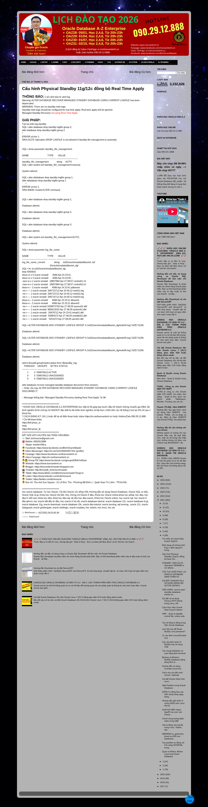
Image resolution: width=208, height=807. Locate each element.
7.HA (109, 62)
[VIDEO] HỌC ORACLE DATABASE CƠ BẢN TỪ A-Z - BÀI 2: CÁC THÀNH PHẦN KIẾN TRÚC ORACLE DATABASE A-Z (87, 582)
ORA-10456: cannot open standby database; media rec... (173, 592)
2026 (162, 480)
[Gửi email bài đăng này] (67, 512)
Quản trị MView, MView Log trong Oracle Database (172, 754)
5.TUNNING (89, 62)
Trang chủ (87, 71)
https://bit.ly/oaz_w (31, 422)
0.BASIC (33, 62)
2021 (162, 500)
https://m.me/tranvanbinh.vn (55, 457)
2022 (162, 496)
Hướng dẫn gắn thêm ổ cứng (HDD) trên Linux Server (173, 703)
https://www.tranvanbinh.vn (48, 463)
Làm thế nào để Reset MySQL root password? (173, 630)
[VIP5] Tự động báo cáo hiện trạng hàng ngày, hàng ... (173, 694)
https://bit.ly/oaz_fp (31, 429)
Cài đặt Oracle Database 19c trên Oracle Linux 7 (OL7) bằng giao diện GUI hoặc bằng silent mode (78, 597)
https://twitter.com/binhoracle (47, 479)
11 (164, 507)
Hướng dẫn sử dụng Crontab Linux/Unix (171, 667)
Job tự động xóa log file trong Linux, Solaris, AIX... (172, 727)
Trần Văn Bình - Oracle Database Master (26, 803)
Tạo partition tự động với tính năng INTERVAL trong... (173, 745)
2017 (162, 786)
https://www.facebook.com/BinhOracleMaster (59, 448)
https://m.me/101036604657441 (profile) (64, 451)
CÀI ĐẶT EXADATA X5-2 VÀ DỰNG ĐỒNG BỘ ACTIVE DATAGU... (173, 583)
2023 (162, 492)
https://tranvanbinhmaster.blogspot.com (54, 467)
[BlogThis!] (69, 512)
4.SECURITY (76, 62)
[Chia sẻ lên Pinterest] (77, 512)
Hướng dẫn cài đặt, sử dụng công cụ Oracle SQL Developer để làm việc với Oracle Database (75, 553)
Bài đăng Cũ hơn (140, 71)
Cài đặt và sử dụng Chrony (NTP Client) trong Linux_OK (172, 601)
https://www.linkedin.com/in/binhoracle (52, 476)
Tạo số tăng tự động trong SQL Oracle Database (174, 624)
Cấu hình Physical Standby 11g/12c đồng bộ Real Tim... (173, 556)
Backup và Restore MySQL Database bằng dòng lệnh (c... (173, 659)
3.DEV (64, 62)
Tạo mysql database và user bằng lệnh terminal (174, 652)
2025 (162, 484)
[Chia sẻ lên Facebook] (75, 512)
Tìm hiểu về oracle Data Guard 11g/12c (173, 540)
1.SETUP (44, 62)
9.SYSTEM (133, 62)
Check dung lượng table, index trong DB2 (173, 719)
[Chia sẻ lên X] (72, 512)
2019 (162, 778)
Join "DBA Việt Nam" (166, 237)
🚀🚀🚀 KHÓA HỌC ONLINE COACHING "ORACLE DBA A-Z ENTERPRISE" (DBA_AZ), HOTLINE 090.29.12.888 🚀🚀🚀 (89, 539)
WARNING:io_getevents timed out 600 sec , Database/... (173, 736)
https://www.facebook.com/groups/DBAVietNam (63, 460)
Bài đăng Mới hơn (33, 71)
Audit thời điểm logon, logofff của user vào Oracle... (172, 712)
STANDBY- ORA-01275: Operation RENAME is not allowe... (173, 565)
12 (164, 503)
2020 (162, 774)
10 (164, 511)
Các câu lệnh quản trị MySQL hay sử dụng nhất (172, 644)
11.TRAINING (163, 62)
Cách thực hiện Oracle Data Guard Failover (172, 608)
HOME (23, 62)
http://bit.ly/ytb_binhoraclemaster (51, 470)
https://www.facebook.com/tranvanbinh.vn (56, 454)
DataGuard (34, 516)
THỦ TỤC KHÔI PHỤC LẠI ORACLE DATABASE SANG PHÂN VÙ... (174, 574)
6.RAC (100, 62)
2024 (162, 488)
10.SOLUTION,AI (147, 62)
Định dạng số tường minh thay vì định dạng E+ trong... (173, 547)
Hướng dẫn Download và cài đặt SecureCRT (54, 568)
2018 (162, 782)
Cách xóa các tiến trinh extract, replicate (172, 673)
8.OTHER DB (120, 62)
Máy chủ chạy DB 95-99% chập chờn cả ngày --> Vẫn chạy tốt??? (171, 167)
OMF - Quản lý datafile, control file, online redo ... (173, 616)
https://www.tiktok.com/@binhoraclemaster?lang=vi (58, 473)
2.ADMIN (54, 62)
